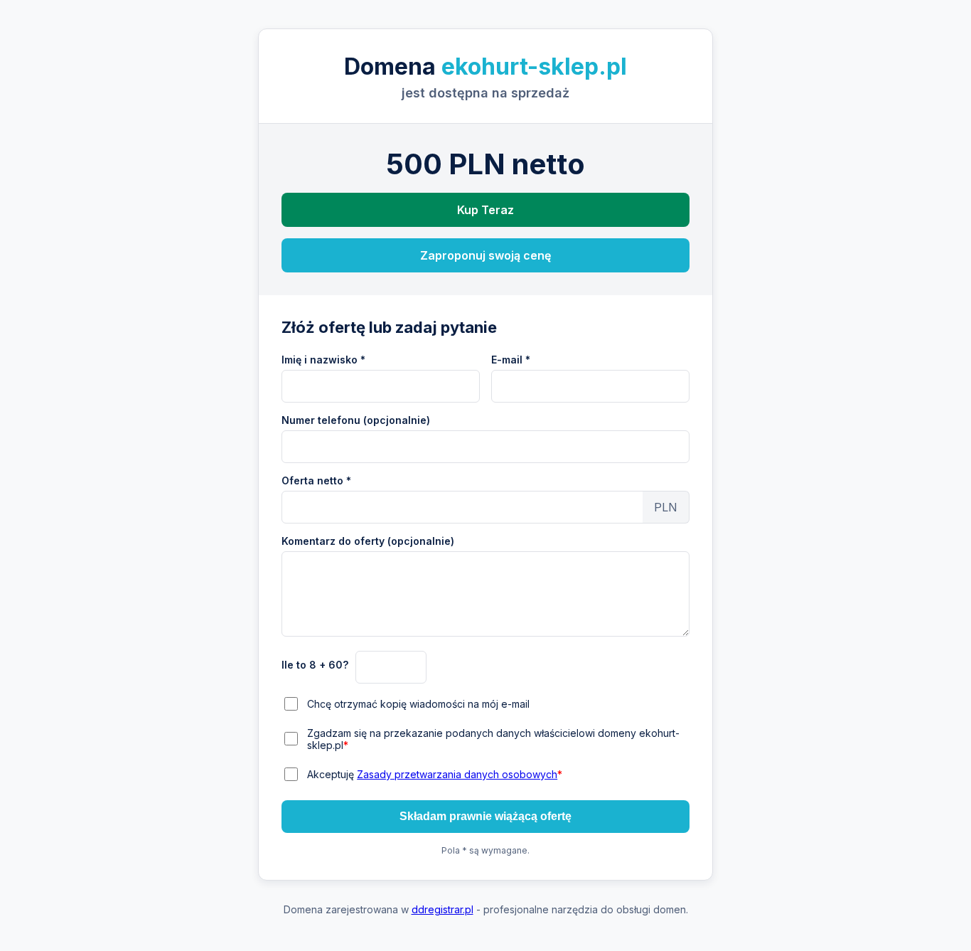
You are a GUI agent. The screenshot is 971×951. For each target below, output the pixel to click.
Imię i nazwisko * (323, 360)
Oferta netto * (316, 480)
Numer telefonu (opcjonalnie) (355, 420)
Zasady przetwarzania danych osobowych (457, 774)
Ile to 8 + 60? (314, 665)
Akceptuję (434, 774)
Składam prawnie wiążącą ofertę (485, 816)
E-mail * (510, 360)
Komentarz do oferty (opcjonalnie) (367, 541)
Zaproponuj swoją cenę (485, 255)
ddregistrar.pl (442, 909)
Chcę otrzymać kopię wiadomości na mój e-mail (418, 704)
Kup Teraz (485, 210)
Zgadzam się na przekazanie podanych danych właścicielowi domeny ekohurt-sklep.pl (493, 739)
